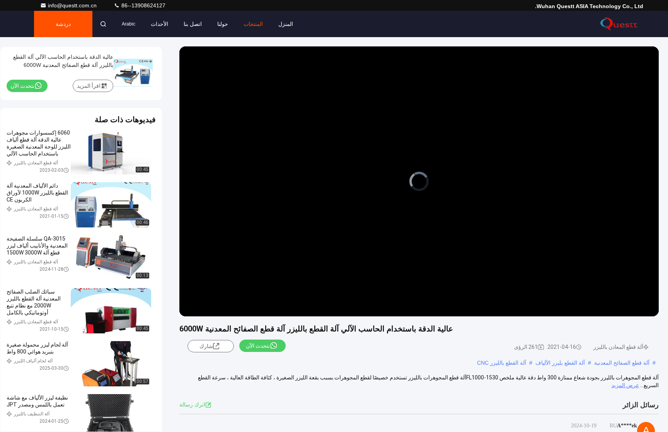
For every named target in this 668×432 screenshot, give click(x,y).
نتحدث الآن (258, 346)
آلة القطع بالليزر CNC (501, 363)
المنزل (285, 24)
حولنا (222, 24)
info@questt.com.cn (73, 5)
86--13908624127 (142, 5)
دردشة (63, 24)
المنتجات (253, 24)
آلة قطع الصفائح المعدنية (621, 363)
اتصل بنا (193, 24)
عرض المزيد (625, 385)
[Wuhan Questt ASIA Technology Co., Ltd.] (619, 24)
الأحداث (159, 24)
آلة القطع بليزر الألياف (560, 363)
